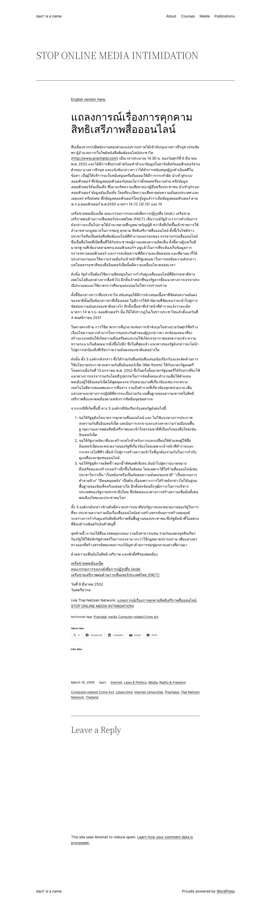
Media (205, 16)
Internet (116, 682)
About (171, 16)
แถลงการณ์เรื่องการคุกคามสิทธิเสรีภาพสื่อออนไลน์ (156, 600)
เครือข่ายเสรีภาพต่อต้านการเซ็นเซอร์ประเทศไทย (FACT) (115, 575)
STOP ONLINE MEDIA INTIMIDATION (102, 606)
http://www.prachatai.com (94, 158)
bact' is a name (49, 16)
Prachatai (100, 617)
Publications (224, 16)
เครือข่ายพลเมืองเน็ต (87, 563)
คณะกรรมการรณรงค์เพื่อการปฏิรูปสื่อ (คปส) (105, 569)
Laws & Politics (135, 682)
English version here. (88, 99)
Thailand (92, 697)
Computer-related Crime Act (138, 617)
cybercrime (124, 692)
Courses (188, 16)
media (112, 617)
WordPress (226, 891)
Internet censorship (148, 692)
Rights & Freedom (172, 682)
